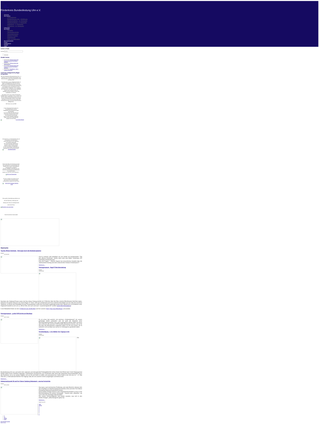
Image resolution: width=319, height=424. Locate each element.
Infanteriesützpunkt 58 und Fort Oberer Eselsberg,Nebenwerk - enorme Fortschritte (25, 381)
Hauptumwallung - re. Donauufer (17, 21)
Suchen (2, 51)
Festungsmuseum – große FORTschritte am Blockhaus (16, 313)
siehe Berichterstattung (64, 305)
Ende (5, 419)
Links (5, 46)
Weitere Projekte (12, 36)
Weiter (5, 418)
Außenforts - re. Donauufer (15, 26)
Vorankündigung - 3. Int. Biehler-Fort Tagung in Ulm (54, 332)
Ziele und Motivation (13, 39)
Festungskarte (11, 17)
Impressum (6, 7)
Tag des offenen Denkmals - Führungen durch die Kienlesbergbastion (21, 251)
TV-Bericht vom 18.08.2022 (27, 308)
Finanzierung (11, 37)
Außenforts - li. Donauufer (15, 24)
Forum (5, 42)
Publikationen (7, 43)
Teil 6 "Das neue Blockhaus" (54, 308)
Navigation (3, 12)
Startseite (6, 14)
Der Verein (7, 29)
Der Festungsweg (8, 40)
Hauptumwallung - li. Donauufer (17, 22)
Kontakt (6, 44)
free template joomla (5, 421)
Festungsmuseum (12, 34)
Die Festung (7, 16)
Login (5, 4)
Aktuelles (10, 30)
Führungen (7, 27)
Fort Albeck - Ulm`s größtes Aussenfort (11, 70)
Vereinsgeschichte (13, 32)
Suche (5, 6)
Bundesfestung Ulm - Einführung (17, 19)
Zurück (40, 405)
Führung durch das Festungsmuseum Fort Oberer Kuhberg (11, 61)
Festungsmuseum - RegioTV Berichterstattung (52, 267)
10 (4, 417)
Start (40, 404)
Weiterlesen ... (42, 265)
